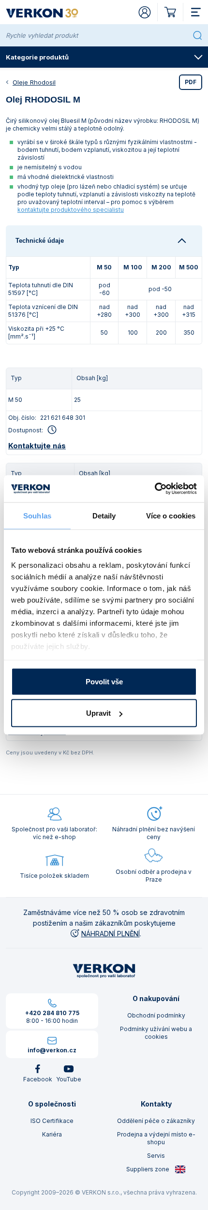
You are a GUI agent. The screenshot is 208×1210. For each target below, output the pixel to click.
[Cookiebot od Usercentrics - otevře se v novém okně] (154, 489)
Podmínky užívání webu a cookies (156, 1032)
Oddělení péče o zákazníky (156, 1120)
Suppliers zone (148, 1169)
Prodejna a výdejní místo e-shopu (156, 1138)
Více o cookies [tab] (170, 515)
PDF (190, 82)
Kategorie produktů (37, 57)
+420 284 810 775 (52, 1013)
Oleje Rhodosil (34, 82)
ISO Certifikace (52, 1120)
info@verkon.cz (52, 1050)
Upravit (98, 713)
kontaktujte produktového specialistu (70, 209)
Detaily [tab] (104, 515)
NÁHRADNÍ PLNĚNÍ (110, 934)
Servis (156, 1155)
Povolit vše (104, 681)
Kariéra (52, 1134)
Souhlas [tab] (37, 515)
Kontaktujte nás (37, 445)
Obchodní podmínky (156, 1015)
